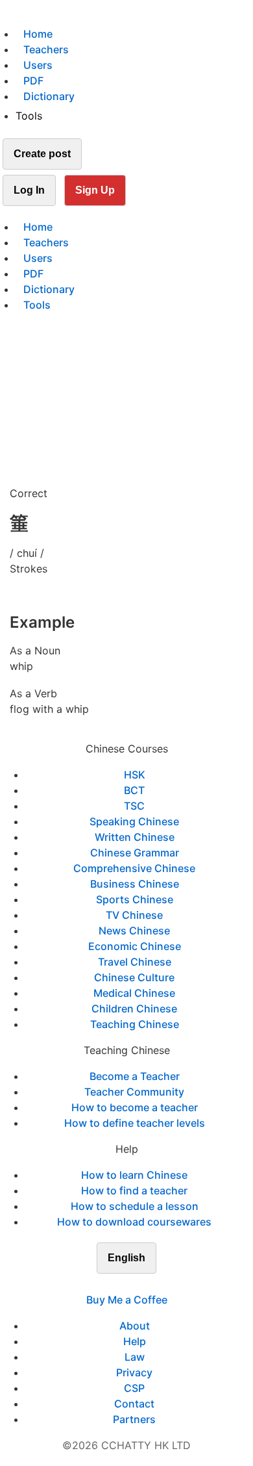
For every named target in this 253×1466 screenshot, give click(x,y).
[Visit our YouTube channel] (150, 1284)
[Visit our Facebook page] (103, 1284)
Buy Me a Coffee (126, 1299)
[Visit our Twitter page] (119, 1284)
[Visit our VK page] (134, 1284)
